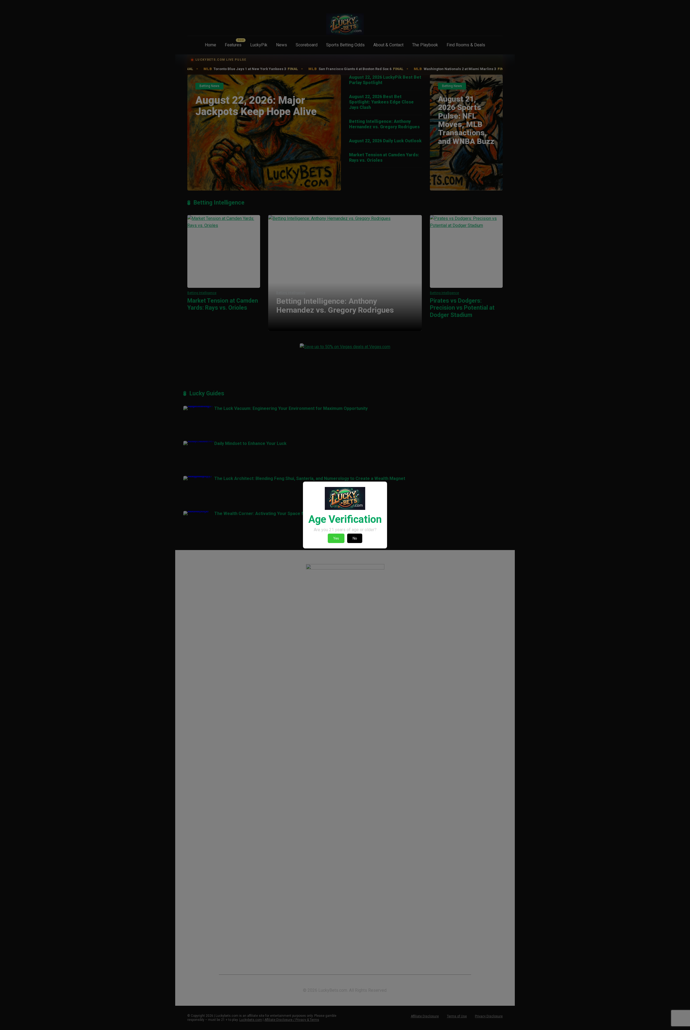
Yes (336, 538)
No (355, 538)
